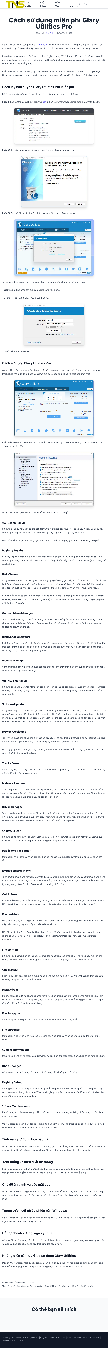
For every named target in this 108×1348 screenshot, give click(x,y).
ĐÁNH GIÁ (58, 4)
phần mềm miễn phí (65, 1286)
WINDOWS (30, 1282)
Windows (43, 44)
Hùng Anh (49, 33)
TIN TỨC (71, 4)
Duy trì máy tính (36, 1286)
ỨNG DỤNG (28, 4)
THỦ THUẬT (43, 4)
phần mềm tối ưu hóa (84, 1286)
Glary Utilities (50, 1286)
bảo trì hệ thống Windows (18, 1286)
